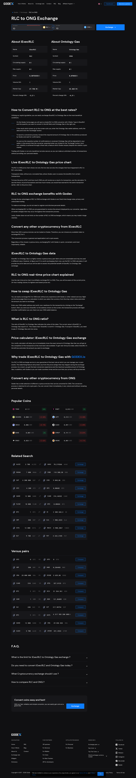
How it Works (22, 4)
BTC (48, 488)
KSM (48, 599)
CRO (48, 480)
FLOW (18, 504)
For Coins (45, 755)
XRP (17, 520)
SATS (48, 615)
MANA (18, 472)
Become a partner (124, 4)
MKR (48, 567)
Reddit (120, 765)
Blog (59, 4)
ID (47, 512)
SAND (18, 496)
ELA (48, 520)
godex (16, 12)
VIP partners (46, 744)
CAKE (49, 496)
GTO (48, 559)
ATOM (49, 631)
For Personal (69, 744)
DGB (49, 472)
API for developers (48, 762)
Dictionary (14, 762)
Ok (100, 774)
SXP (17, 480)
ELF (17, 536)
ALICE (18, 464)
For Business (69, 748)
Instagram (121, 756)
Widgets (13, 758)
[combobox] (68, 3)
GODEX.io (78, 357)
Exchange (24, 12)
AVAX (49, 464)
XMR (17, 599)
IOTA (18, 528)
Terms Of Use (83, 773)
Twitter (120, 748)
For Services (46, 748)
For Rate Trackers (48, 758)
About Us (30, 4)
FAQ (55, 4)
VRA (17, 575)
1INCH (49, 528)
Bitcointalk (121, 761)
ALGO (18, 631)
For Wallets (46, 751)
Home (13, 744)
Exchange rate (40, 4)
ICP (47, 607)
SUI (17, 607)
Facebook (121, 744)
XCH (48, 591)
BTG (48, 583)
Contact (49, 4)
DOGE (49, 575)
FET (47, 536)
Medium (120, 752)
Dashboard (109, 4)
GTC (17, 488)
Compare (80, 559)
